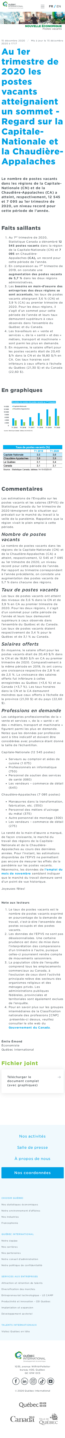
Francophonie (9, 1223)
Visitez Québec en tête (15, 1331)
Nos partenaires (11, 1253)
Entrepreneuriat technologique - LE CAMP (27, 1295)
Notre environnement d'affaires (20, 1210)
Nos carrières (9, 1246)
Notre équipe (9, 1240)
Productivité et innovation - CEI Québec (26, 1301)
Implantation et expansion (17, 1307)
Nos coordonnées (32, 1173)
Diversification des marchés (18, 1289)
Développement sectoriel (16, 1313)
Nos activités (32, 1136)
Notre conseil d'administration (19, 1259)
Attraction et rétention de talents (22, 1283)
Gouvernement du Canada (29, 1027)
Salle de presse (32, 1147)
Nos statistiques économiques (19, 1204)
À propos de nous (32, 1159)
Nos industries (10, 1216)
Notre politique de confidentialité (21, 1265)
